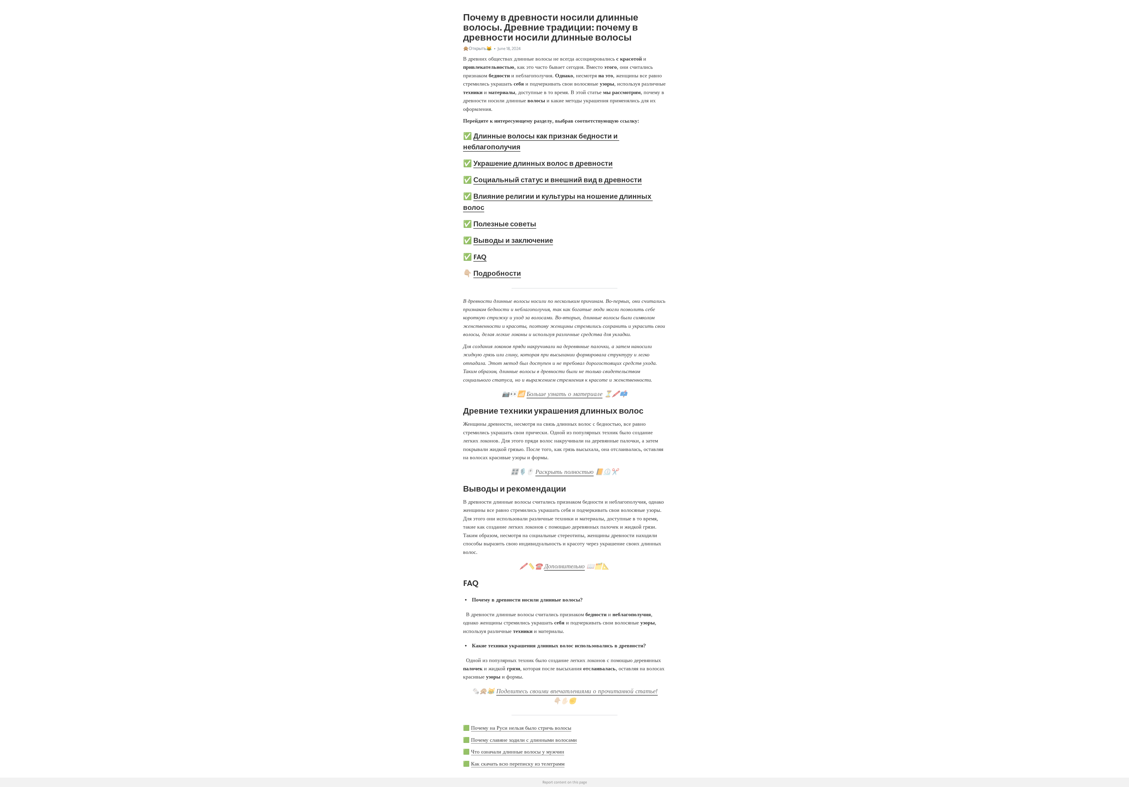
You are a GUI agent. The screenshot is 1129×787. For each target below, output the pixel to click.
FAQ (480, 257)
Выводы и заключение (513, 240)
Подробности (497, 273)
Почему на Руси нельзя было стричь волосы (521, 728)
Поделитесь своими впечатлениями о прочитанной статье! (577, 691)
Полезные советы (504, 224)
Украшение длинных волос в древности (543, 163)
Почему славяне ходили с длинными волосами (524, 740)
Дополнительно (564, 566)
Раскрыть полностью (564, 472)
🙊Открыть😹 (477, 48)
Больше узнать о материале (564, 394)
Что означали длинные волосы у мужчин (517, 751)
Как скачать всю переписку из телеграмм (517, 764)
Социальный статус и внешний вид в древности (557, 180)
